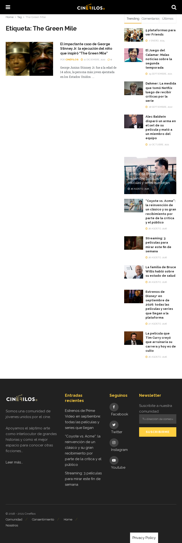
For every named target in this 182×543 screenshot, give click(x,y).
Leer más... (14, 462)
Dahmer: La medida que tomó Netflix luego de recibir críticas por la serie (161, 92)
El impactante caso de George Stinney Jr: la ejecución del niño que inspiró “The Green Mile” (86, 48)
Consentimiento (43, 519)
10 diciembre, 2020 (94, 59)
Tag (19, 17)
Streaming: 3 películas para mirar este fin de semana (83, 479)
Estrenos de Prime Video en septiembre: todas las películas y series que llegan (149, 178)
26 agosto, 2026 (157, 357)
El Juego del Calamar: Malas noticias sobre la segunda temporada (159, 59)
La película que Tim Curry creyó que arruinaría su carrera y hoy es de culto (161, 342)
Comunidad (14, 519)
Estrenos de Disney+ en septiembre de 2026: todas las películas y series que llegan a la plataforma (159, 304)
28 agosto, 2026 (139, 188)
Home (10, 17)
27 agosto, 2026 (157, 323)
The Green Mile (36, 17)
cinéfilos (71, 59)
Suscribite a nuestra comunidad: (155, 409)
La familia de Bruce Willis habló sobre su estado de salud (161, 271)
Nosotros (12, 525)
